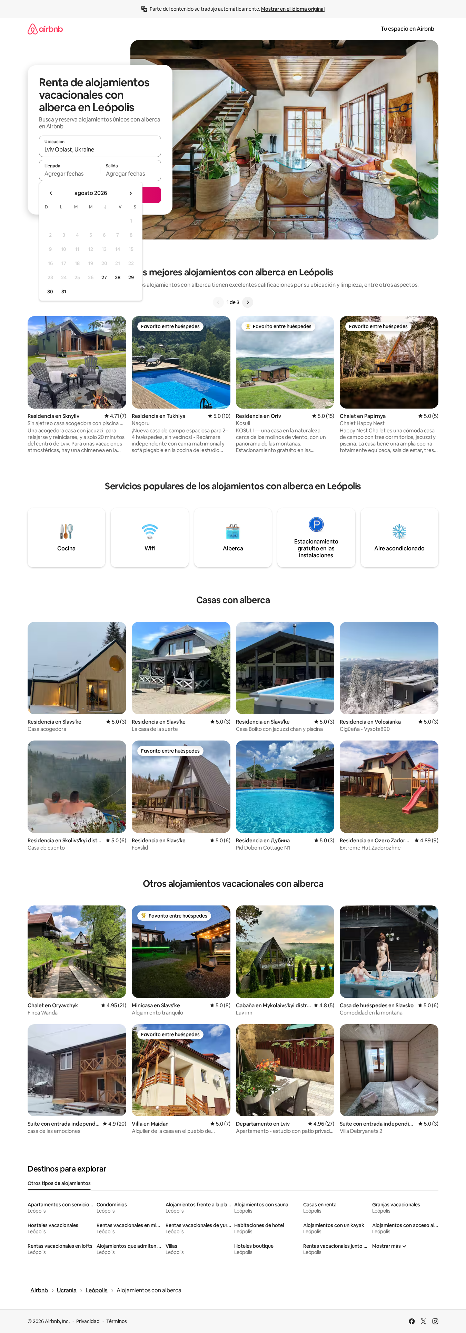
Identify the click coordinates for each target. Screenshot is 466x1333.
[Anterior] (218, 302)
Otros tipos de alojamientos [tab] (59, 1183)
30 (50, 291)
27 (104, 277)
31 (63, 291)
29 (131, 277)
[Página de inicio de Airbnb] (45, 29)
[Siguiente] (247, 302)
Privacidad (88, 1321)
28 (117, 277)
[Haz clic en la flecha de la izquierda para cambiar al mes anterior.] (51, 193)
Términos (116, 1321)
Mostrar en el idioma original (293, 9)
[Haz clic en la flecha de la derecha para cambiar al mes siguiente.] (130, 193)
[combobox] (100, 149)
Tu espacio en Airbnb (407, 28)
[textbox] (69, 173)
